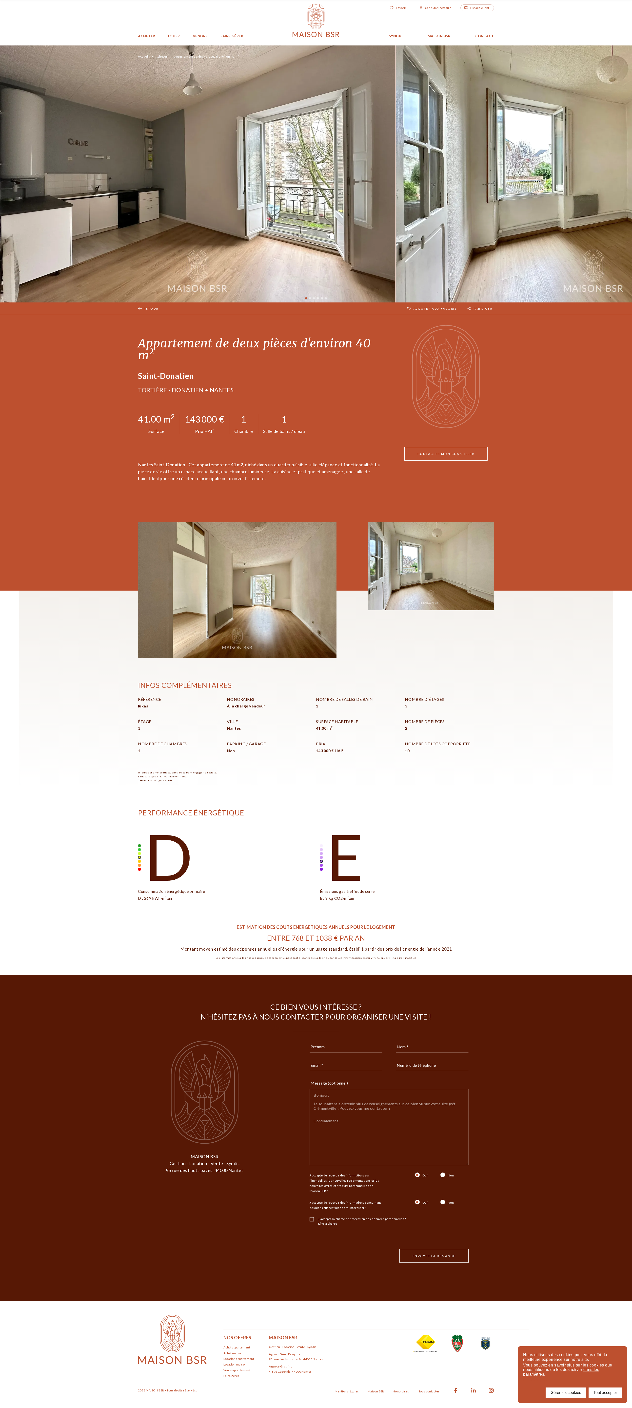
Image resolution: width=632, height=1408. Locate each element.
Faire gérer (231, 36)
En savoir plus (535, 1380)
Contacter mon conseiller (445, 454)
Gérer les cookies (566, 1392)
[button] (612, 173)
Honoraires (401, 1391)
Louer (174, 36)
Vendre (200, 36)
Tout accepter (605, 1392)
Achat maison (232, 1353)
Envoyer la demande (434, 1256)
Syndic (396, 36)
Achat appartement (236, 1347)
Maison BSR (439, 36)
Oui (425, 1175)
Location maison (234, 1364)
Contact (484, 36)
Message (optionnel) (329, 1083)
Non (451, 1175)
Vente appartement (236, 1370)
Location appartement (238, 1359)
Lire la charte (327, 1223)
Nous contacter (428, 1391)
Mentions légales (347, 1391)
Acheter (146, 36)
